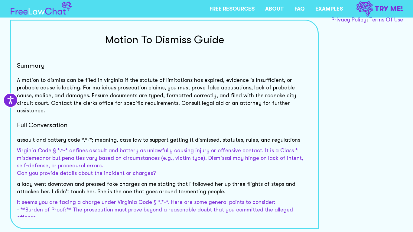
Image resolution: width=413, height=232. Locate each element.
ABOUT (274, 9)
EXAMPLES (329, 9)
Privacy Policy (348, 20)
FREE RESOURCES (232, 9)
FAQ (299, 9)
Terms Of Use (386, 20)
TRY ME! (389, 9)
